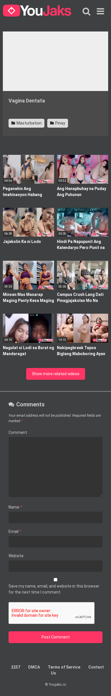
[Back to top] (100, 684)
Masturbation (29, 123)
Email (15, 531)
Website (16, 555)
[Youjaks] (37, 11)
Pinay (59, 123)
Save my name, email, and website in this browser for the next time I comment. (54, 589)
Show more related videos (55, 373)
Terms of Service (64, 667)
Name (15, 507)
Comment (18, 432)
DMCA (34, 667)
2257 (15, 667)
